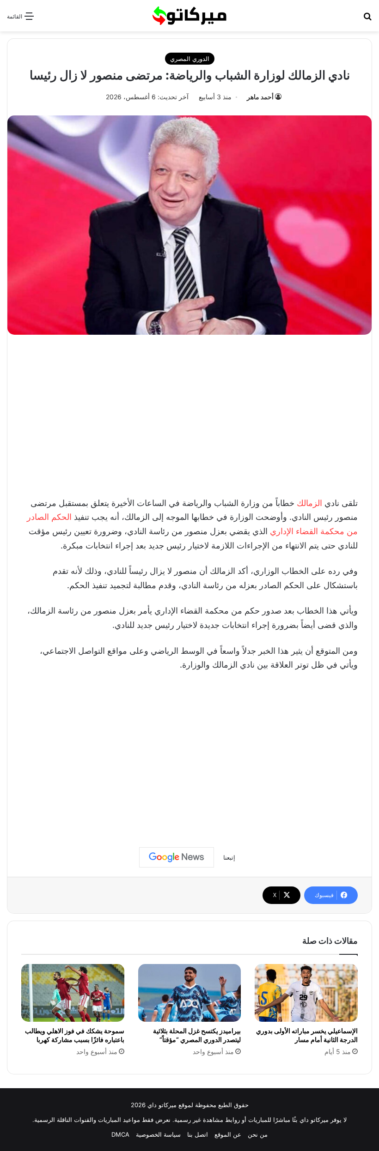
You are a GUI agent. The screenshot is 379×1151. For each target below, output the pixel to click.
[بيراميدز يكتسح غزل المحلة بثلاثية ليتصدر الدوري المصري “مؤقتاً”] (189, 993)
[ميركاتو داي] (189, 15)
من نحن (258, 1134)
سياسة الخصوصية (158, 1134)
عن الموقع (227, 1134)
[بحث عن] (367, 19)
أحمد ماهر (260, 97)
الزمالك (309, 503)
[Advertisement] (189, 413)
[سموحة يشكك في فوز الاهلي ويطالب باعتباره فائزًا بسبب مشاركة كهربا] (72, 993)
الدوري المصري (189, 58)
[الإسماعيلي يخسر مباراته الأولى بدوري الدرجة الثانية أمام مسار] (306, 993)
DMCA (120, 1134)
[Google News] (176, 857)
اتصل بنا (197, 1134)
